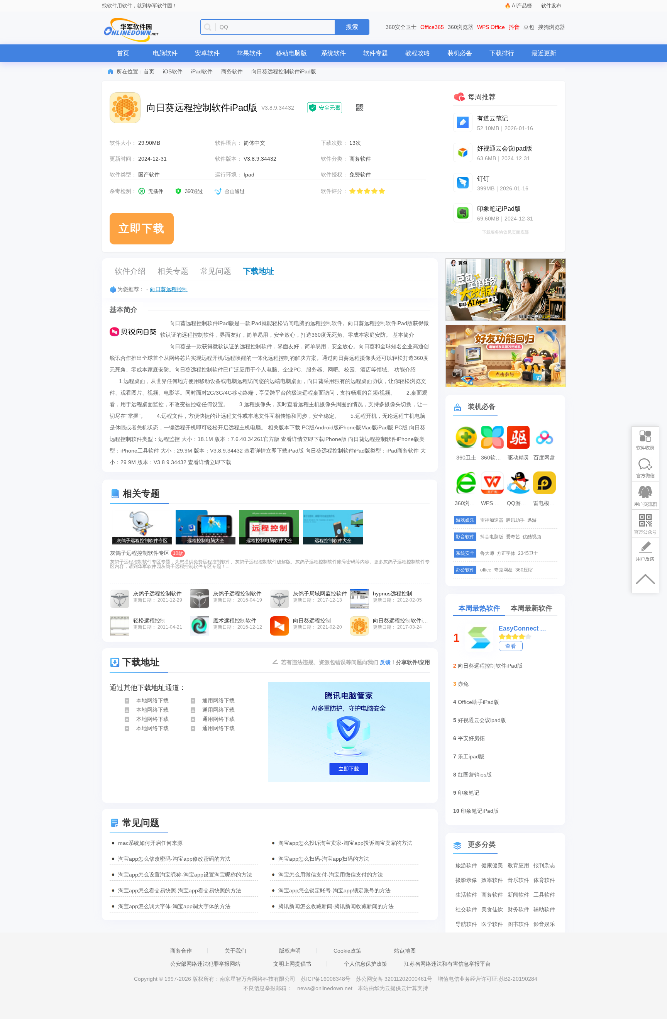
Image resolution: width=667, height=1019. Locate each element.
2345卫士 (528, 553)
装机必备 (459, 53)
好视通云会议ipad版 (482, 720)
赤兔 (463, 684)
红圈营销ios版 (475, 774)
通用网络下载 (218, 700)
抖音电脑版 (491, 536)
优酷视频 (532, 536)
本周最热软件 (479, 608)
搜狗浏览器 (551, 27)
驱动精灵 (518, 457)
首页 (123, 53)
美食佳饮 (492, 909)
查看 (510, 646)
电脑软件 (165, 53)
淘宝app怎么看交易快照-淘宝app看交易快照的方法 (179, 890)
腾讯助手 (515, 520)
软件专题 (375, 53)
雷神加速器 (491, 520)
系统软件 (333, 53)
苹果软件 (249, 53)
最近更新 (544, 53)
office (485, 570)
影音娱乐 (544, 924)
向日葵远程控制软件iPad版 (490, 666)
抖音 (514, 27)
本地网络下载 (152, 700)
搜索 (352, 27)
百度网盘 (544, 457)
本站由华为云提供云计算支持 (393, 988)
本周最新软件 (531, 608)
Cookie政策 (347, 950)
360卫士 (466, 457)
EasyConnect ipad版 (523, 628)
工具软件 (544, 895)
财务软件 (518, 909)
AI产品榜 (522, 5)
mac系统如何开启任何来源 (150, 843)
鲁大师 (487, 553)
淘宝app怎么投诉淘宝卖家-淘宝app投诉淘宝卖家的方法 (345, 843)
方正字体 (506, 553)
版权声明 (290, 950)
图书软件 (518, 924)
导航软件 (466, 924)
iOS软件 (173, 71)
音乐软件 (518, 880)
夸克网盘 (503, 570)
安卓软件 (207, 53)
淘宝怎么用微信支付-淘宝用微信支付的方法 (330, 874)
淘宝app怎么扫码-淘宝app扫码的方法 (323, 859)
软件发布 (551, 5)
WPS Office (491, 27)
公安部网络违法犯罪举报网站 (205, 963)
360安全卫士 (401, 27)
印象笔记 (468, 793)
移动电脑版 (291, 53)
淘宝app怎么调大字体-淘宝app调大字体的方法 (174, 906)
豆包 (528, 27)
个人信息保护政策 (365, 963)
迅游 (532, 520)
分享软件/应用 (413, 662)
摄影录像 (466, 880)
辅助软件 (544, 909)
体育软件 (544, 880)
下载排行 (501, 53)
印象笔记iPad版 (480, 811)
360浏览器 (460, 27)
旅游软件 (466, 865)
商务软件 (232, 71)
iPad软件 (202, 71)
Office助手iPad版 (478, 702)
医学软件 (492, 924)
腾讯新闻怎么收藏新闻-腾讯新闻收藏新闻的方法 (336, 906)
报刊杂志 (544, 865)
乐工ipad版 (471, 756)
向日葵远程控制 (169, 289)
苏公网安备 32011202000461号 (395, 979)
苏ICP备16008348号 (325, 979)
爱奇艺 (513, 536)
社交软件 (466, 909)
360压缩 (524, 570)
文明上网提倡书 (292, 963)
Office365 (432, 27)
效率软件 (492, 880)
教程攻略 (417, 53)
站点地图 (405, 950)
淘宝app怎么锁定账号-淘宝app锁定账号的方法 (334, 890)
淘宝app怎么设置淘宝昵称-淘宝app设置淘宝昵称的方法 (185, 874)
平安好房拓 (471, 738)
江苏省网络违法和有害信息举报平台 (447, 963)
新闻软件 (518, 895)
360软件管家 (493, 457)
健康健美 (492, 865)
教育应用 (518, 865)
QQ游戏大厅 (519, 503)
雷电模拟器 (545, 503)
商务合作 (181, 950)
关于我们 (235, 950)
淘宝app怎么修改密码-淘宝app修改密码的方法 (174, 859)
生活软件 (466, 895)
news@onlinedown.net (324, 988)
